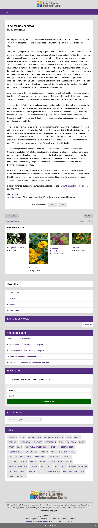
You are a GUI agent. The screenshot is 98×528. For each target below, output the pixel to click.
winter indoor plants (73, 471)
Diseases (38, 442)
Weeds (41, 471)
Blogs (77, 437)
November (40, 457)
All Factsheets (13, 293)
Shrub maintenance (18, 466)
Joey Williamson (14, 197)
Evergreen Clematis (15, 248)
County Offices (13, 310)
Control (13, 442)
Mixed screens (15, 457)
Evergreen (50, 442)
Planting (66, 457)
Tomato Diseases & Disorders (19, 339)
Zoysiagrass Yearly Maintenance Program (24, 356)
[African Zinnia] (38, 248)
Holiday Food (15, 452)
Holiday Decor (66, 447)
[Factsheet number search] (43, 324)
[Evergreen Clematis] (16, 238)
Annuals (12, 437)
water (32, 471)
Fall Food (71, 442)
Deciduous (25, 442)
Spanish (34, 466)
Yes (53, 205)
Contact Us (68, 521)
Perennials (53, 457)
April (22, 437)
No (62, 205)
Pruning (43, 462)
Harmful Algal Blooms (35, 447)
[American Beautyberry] (59, 239)
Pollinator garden (18, 462)
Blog (68, 437)
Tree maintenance (17, 471)
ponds (33, 462)
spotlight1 (46, 466)
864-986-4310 (30, 521)
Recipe (69, 462)
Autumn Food (34, 437)
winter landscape (17, 476)
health (53, 447)
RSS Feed (11, 304)
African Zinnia (35, 268)
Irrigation (62, 452)
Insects (44, 452)
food (81, 442)
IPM (52, 452)
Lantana (75, 248)
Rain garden (56, 462)
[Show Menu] (7, 12)
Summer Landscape (78, 466)
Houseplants (31, 452)
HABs (19, 447)
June (73, 452)
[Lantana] (81, 238)
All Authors (11, 299)
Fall (61, 442)
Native (29, 457)
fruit (11, 447)
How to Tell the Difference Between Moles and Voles (28, 362)
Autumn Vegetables (53, 437)
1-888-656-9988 (42, 521)
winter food (54, 471)
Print (23, 30)
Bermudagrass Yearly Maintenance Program (25, 345)
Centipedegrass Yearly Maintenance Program (25, 351)
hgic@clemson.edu (75, 186)
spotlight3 (60, 466)
